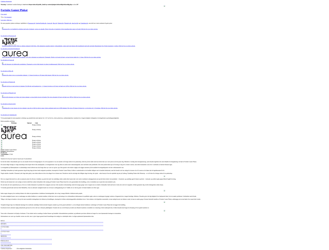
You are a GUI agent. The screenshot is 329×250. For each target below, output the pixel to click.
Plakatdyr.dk (67, 23)
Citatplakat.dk (84, 23)
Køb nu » (9, 20)
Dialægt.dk (61, 23)
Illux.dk (55, 23)
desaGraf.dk (75, 23)
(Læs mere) (4, 14)
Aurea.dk (49, 23)
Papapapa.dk (31, 23)
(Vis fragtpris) (8, 17)
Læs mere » (4, 20)
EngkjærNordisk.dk (41, 23)
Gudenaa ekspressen (6, 1)
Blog (14, 248)
